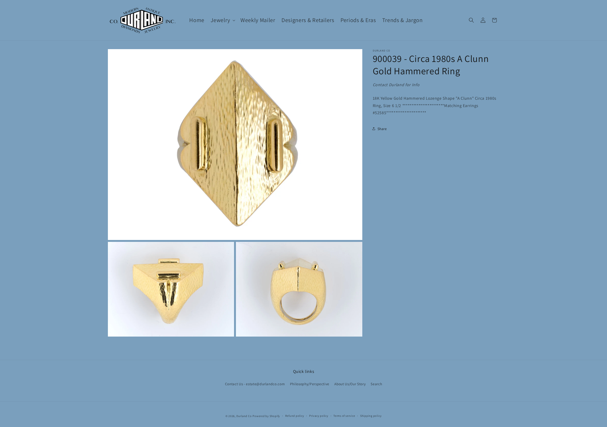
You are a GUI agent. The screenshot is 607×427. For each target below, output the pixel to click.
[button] (222, 20)
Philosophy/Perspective (310, 383)
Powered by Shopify (266, 416)
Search (376, 383)
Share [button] (382, 128)
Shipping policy (371, 416)
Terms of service (344, 416)
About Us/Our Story (350, 383)
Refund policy (294, 416)
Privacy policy (318, 416)
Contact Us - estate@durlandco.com (255, 383)
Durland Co (244, 416)
